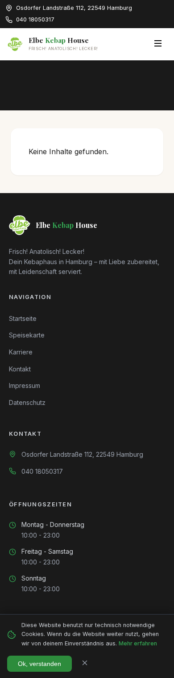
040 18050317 (42, 471)
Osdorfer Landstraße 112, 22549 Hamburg (82, 454)
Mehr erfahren (138, 643)
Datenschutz (27, 402)
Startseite (23, 318)
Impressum (24, 385)
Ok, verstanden (39, 663)
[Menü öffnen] (158, 44)
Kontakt (20, 369)
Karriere (21, 352)
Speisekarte (27, 335)
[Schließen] (84, 663)
